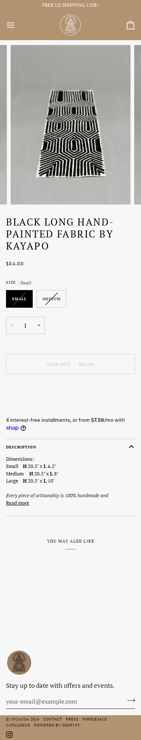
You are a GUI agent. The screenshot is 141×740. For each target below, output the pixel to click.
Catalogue (18, 725)
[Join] (129, 701)
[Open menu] (17, 25)
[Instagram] (9, 734)
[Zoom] (24, 190)
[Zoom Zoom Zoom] (70, 125)
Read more (17, 502)
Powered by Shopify (57, 725)
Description (21, 447)
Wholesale (94, 719)
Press (72, 719)
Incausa (20, 719)
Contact (52, 719)
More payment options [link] (31, 408)
